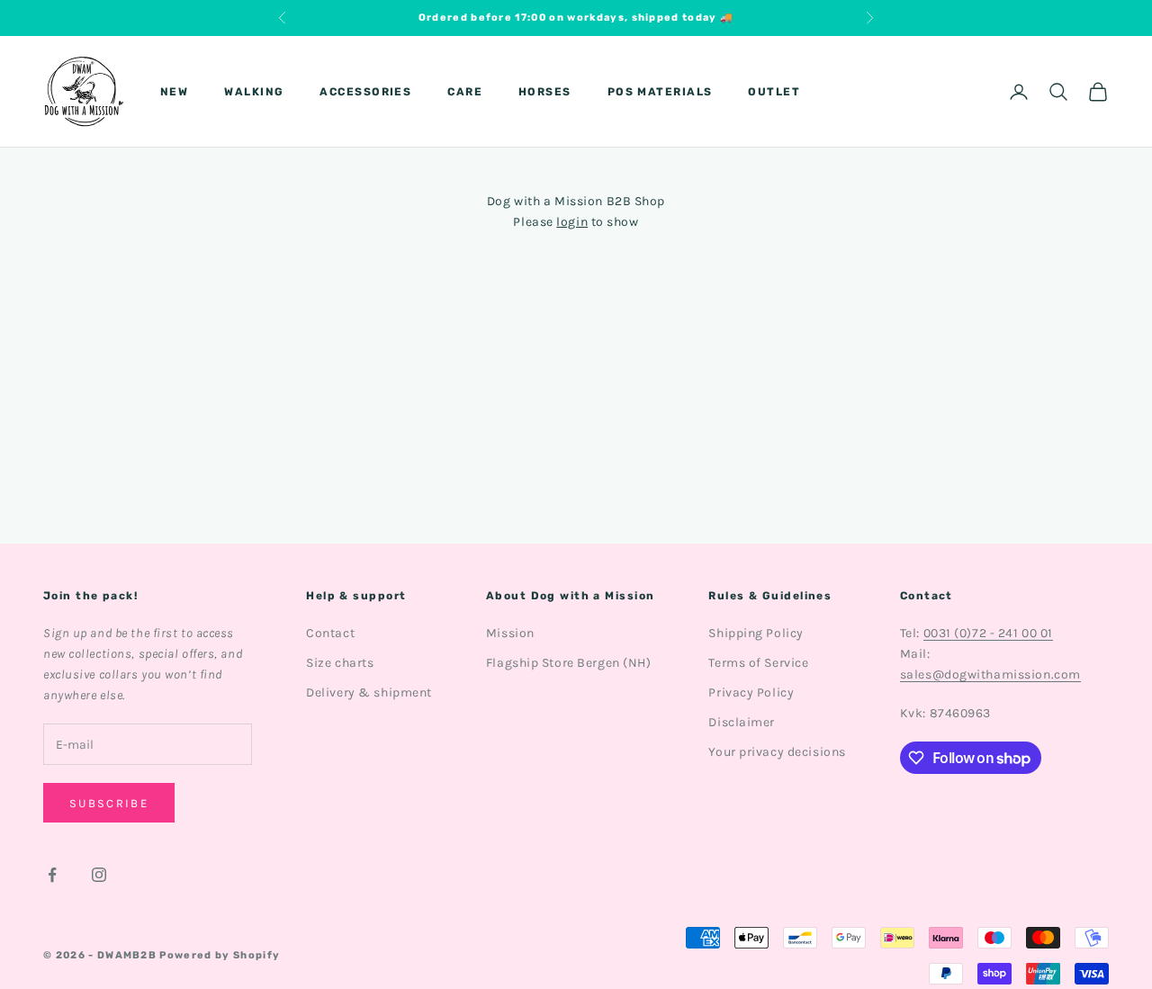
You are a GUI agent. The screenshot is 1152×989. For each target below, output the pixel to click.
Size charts (340, 662)
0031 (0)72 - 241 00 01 (988, 633)
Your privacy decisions (776, 752)
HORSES (545, 91)
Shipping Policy (755, 633)
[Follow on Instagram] (99, 875)
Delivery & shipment (369, 692)
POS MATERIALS (660, 91)
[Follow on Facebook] (52, 875)
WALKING (254, 91)
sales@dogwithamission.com (990, 674)
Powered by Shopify (219, 955)
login (572, 221)
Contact (330, 633)
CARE (464, 91)
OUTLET (774, 91)
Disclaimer (741, 722)
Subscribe (108, 803)
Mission (510, 633)
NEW (174, 91)
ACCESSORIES (365, 91)
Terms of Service (758, 662)
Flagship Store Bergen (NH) (569, 662)
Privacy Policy (751, 692)
